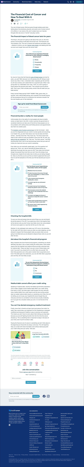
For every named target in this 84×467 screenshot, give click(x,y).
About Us (11, 454)
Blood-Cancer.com (33, 432)
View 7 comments (30, 374)
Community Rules (65, 454)
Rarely (36, 59)
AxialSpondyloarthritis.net (35, 428)
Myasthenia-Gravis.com (50, 451)
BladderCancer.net (33, 430)
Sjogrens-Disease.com (66, 436)
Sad (30, 364)
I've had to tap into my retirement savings (36, 183)
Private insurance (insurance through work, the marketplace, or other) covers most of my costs (38, 174)
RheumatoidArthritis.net (66, 432)
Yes (36, 268)
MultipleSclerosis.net (50, 449)
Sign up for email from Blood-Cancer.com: (32, 104)
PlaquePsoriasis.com (65, 422)
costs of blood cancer (37, 77)
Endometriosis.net (33, 449)
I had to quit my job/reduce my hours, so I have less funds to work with (37, 201)
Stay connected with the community (21, 393)
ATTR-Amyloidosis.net (34, 426)
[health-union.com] (14, 410)
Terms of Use (22, 111)
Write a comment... (17, 378)
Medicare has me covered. (35, 170)
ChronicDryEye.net (33, 438)
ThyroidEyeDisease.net (66, 447)
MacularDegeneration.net (51, 436)
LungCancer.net (48, 432)
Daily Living (37, 1)
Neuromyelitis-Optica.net (66, 413)
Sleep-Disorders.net (65, 440)
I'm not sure (38, 273)
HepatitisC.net (48, 415)
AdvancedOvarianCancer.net (36, 415)
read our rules (27, 372)
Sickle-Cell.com (64, 434)
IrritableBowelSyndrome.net (51, 430)
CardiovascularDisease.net (35, 436)
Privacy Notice (44, 109)
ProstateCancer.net (65, 426)
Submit (37, 70)
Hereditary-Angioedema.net (51, 417)
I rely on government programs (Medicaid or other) (36, 179)
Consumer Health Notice (35, 454)
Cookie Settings (56, 454)
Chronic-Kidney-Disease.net (35, 443)
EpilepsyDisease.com (34, 451)
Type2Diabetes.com (65, 449)
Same (42, 364)
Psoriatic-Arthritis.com (66, 428)
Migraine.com (48, 447)
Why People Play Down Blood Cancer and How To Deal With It (20, 343)
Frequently (38, 64)
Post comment (31, 382)
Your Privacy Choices (47, 454)
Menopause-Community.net (51, 440)
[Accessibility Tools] (70, 1)
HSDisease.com (48, 422)
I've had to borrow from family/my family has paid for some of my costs (37, 186)
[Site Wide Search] (68, 1)
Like (18, 364)
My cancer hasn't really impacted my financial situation (37, 205)
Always (37, 67)
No (36, 270)
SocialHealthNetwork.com (67, 443)
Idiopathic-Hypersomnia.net (51, 424)
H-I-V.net (47, 419)
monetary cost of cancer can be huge (23, 130)
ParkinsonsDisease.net (66, 419)
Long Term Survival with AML (40, 334)
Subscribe (44, 107)
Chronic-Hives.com (33, 440)
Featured (46, 1)
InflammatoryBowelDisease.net (52, 428)
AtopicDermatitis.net (34, 424)
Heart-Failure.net (49, 413)
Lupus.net (47, 434)
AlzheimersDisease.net (34, 419)
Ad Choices (11, 456)
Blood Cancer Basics (27, 1)
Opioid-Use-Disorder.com (67, 417)
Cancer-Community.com (35, 434)
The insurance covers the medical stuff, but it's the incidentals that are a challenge (38, 191)
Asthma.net (32, 422)
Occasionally (38, 62)
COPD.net (31, 445)
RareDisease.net (64, 430)
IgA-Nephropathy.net (50, 426)
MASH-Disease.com (49, 438)
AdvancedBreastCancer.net (35, 413)
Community (16, 1)
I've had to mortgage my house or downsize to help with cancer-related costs (38, 197)
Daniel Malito (17, 19)
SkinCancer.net (64, 438)
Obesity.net (63, 415)
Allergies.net (32, 417)
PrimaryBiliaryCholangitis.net (67, 424)
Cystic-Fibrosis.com (34, 447)
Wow (36, 364)
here (12, 359)
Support (24, 364)
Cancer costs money (33, 45)
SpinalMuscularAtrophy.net (67, 445)
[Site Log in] (73, 1)
